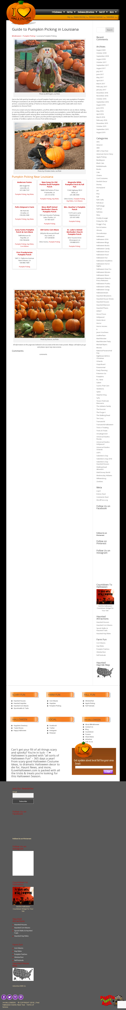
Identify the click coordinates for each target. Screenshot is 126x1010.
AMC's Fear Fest (102, 151)
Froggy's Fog (101, 224)
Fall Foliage (100, 206)
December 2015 (102, 123)
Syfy (98, 398)
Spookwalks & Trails (21, 708)
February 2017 (101, 86)
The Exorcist (100, 409)
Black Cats (100, 163)
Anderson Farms (24, 182)
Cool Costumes (102, 178)
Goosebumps (101, 233)
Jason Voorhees (102, 332)
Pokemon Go (101, 373)
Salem (98, 382)
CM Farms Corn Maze (49, 230)
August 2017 (100, 68)
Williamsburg (101, 478)
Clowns (99, 175)
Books (98, 169)
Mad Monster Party (103, 341)
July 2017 (99, 71)
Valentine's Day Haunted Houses (102, 463)
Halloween (100, 236)
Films (98, 215)
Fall (97, 197)
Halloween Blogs (102, 242)
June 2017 (100, 74)
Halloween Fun (102, 258)
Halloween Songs (103, 289)
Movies (99, 348)
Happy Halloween (20, 730)
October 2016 (101, 99)
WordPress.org (102, 500)
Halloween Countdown (96, 17)
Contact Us (89, 727)
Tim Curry (99, 418)
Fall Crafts (100, 200)
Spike (98, 392)
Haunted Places (102, 308)
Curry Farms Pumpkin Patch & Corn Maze (24, 231)
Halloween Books (103, 245)
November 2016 (102, 96)
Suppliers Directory (20, 725)
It (96, 329)
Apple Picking (101, 157)
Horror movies (101, 326)
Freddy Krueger (102, 218)
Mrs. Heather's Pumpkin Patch (74, 208)
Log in (98, 491)
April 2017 (100, 80)
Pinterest (52, 733)
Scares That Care (102, 386)
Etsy (98, 194)
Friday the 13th (101, 221)
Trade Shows (18, 728)
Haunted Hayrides (20, 703)
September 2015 (102, 129)
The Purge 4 (100, 412)
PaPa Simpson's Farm (24, 207)
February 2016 (101, 120)
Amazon (99, 145)
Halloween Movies (103, 272)
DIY (97, 190)
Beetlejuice (100, 160)
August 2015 (100, 132)
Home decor (101, 320)
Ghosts (99, 230)
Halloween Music (102, 275)
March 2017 (100, 83)
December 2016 (102, 93)
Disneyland (100, 187)
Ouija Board (100, 364)
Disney (99, 184)
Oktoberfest (101, 652)
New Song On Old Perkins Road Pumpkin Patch (49, 184)
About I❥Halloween (92, 724)
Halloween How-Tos (103, 269)
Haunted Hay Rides (103, 633)
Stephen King (101, 395)
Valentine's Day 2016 (104, 459)
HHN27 (99, 311)
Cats (98, 172)
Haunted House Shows (105, 299)
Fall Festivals (101, 655)
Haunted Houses (102, 302)
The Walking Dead (103, 415)
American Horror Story (104, 154)
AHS (98, 142)
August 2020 (100, 50)
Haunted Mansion (103, 305)
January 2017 (101, 90)
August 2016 (100, 105)
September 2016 (102, 102)
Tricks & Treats (101, 430)
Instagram (53, 730)
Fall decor (100, 203)
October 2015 (101, 126)
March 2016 (100, 117)
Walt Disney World (103, 472)
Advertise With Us (19, 986)
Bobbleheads (101, 166)
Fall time (99, 212)
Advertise (88, 739)
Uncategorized (101, 434)
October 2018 (101, 53)
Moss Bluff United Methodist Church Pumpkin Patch (49, 209)
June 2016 (100, 108)
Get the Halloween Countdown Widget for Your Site (105, 608)
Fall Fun (70, 12)
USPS (98, 452)
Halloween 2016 (102, 239)
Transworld (100, 421)
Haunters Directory (79, 17)
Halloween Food (102, 255)
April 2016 (100, 114)
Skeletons (100, 389)
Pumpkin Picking (29, 36)
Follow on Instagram (106, 564)
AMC (98, 148)
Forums (88, 734)
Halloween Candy (103, 248)
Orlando (99, 361)
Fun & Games (101, 227)
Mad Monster (101, 338)
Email (15, 792)
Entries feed (101, 494)
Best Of (102, 12)
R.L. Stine (99, 379)
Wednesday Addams (104, 475)
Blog (69, 17)
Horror (98, 323)
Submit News (110, 17)
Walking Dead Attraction (101, 468)
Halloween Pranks (103, 283)
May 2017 (99, 77)
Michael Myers (101, 344)
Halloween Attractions (86, 12)
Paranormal (100, 367)
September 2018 (102, 56)
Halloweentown (102, 293)
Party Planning (101, 370)
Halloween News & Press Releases (103, 279)
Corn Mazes (78, 201)
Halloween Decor (102, 251)
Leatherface (101, 335)
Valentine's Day (102, 456)
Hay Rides (30, 194)
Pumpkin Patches (102, 649)
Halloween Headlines (104, 261)
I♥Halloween (57, 12)
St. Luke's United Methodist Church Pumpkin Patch (75, 232)
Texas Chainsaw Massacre (102, 402)
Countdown (89, 732)
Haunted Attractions (103, 296)
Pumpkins (100, 376)
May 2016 (99, 111)
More (112, 12)
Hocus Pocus (101, 314)
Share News (89, 737)
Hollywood (100, 317)
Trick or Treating (102, 427)
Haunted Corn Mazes (104, 625)
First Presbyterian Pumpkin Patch (24, 253)
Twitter (52, 728)
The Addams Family (103, 406)
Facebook (53, 725)
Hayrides (52, 703)
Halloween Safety (103, 287)
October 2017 (101, 62)
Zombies (99, 481)
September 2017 (102, 65)
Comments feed (102, 497)
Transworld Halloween (104, 424)
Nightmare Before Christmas (103, 357)
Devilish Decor (101, 181)
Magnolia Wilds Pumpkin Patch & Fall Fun (74, 184)
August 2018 (100, 59)
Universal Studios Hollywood (103, 443)
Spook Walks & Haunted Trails (102, 629)
